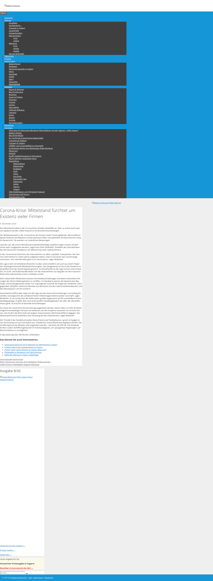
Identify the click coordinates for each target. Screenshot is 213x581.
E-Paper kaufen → (7, 550)
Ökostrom (13, 151)
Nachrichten (9, 61)
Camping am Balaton (18, 140)
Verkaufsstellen (15, 33)
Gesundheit (14, 107)
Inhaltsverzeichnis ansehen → (13, 546)
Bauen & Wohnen (16, 89)
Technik (12, 120)
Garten (12, 105)
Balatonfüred (14, 64)
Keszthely (13, 74)
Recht (11, 115)
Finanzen (13, 99)
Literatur (12, 112)
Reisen (12, 117)
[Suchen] (27, 573)
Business (13, 94)
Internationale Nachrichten (11, 359)
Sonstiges (8, 128)
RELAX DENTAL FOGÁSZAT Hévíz (22, 158)
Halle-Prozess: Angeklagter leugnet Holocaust (19, 364)
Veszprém (13, 82)
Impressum (49, 578)
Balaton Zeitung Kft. (19, 578)
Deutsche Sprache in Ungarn (21, 69)
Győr (15, 171)
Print (15, 38)
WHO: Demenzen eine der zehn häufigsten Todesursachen (25, 362)
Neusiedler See (20, 179)
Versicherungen (16, 122)
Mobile (16, 51)
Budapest (13, 66)
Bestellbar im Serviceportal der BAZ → (16, 568)
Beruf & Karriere (16, 92)
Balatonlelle (18, 166)
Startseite (8, 18)
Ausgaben (13, 23)
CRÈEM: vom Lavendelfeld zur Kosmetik (26, 145)
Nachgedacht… (15, 25)
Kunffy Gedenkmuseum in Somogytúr (25, 156)
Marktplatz (9, 125)
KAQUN (12, 153)
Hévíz (11, 71)
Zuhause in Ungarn (17, 28)
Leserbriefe (14, 30)
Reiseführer (14, 161)
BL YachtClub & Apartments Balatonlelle (26, 138)
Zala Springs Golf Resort (19, 194)
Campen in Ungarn (17, 143)
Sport (11, 79)
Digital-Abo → (6, 554)
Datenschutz (38, 578)
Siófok (11, 76)
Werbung (13, 43)
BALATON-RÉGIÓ (16, 135)
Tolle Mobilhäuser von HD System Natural (27, 192)
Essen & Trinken (16, 97)
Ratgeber (8, 87)
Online (16, 41)
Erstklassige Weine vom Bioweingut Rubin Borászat (31, 148)
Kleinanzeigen (15, 35)
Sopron (16, 186)
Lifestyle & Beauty (17, 110)
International (14, 84)
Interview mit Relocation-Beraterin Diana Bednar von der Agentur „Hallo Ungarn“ (43, 130)
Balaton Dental (15, 133)
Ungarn (16, 189)
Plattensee (18, 181)
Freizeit (12, 102)
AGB (30, 578)
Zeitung (7, 20)
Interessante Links (17, 197)
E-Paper (7, 59)
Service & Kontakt (16, 53)
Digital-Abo (9, 56)
